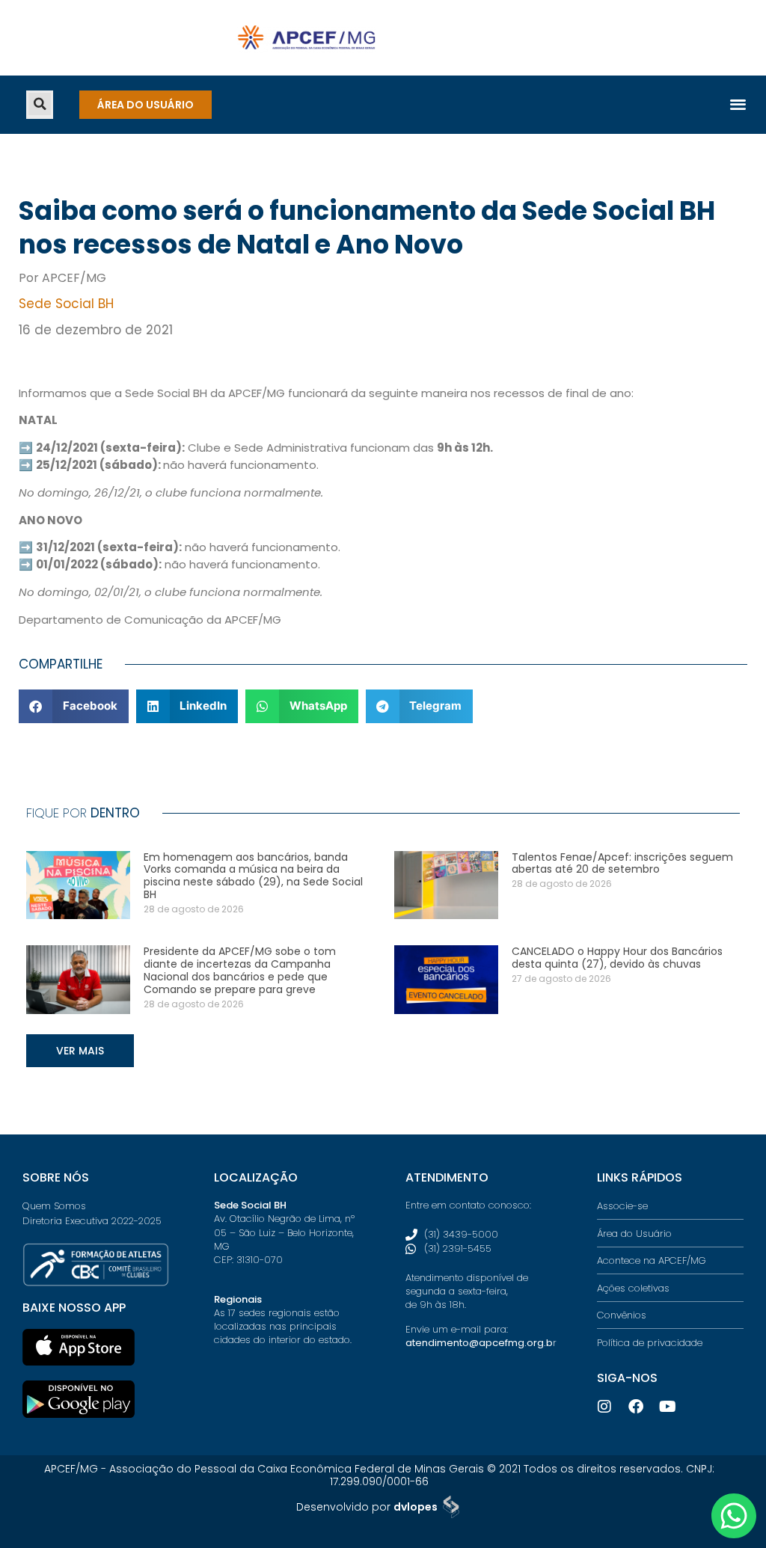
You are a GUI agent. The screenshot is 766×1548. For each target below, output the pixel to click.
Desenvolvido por (367, 1506)
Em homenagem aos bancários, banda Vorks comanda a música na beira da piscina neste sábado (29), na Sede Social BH (253, 876)
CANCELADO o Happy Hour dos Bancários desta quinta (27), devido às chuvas (617, 957)
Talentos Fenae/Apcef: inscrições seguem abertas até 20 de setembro (622, 863)
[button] (39, 104)
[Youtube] (667, 1406)
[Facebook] (635, 1406)
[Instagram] (604, 1406)
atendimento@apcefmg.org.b (479, 1343)
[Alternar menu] (738, 103)
